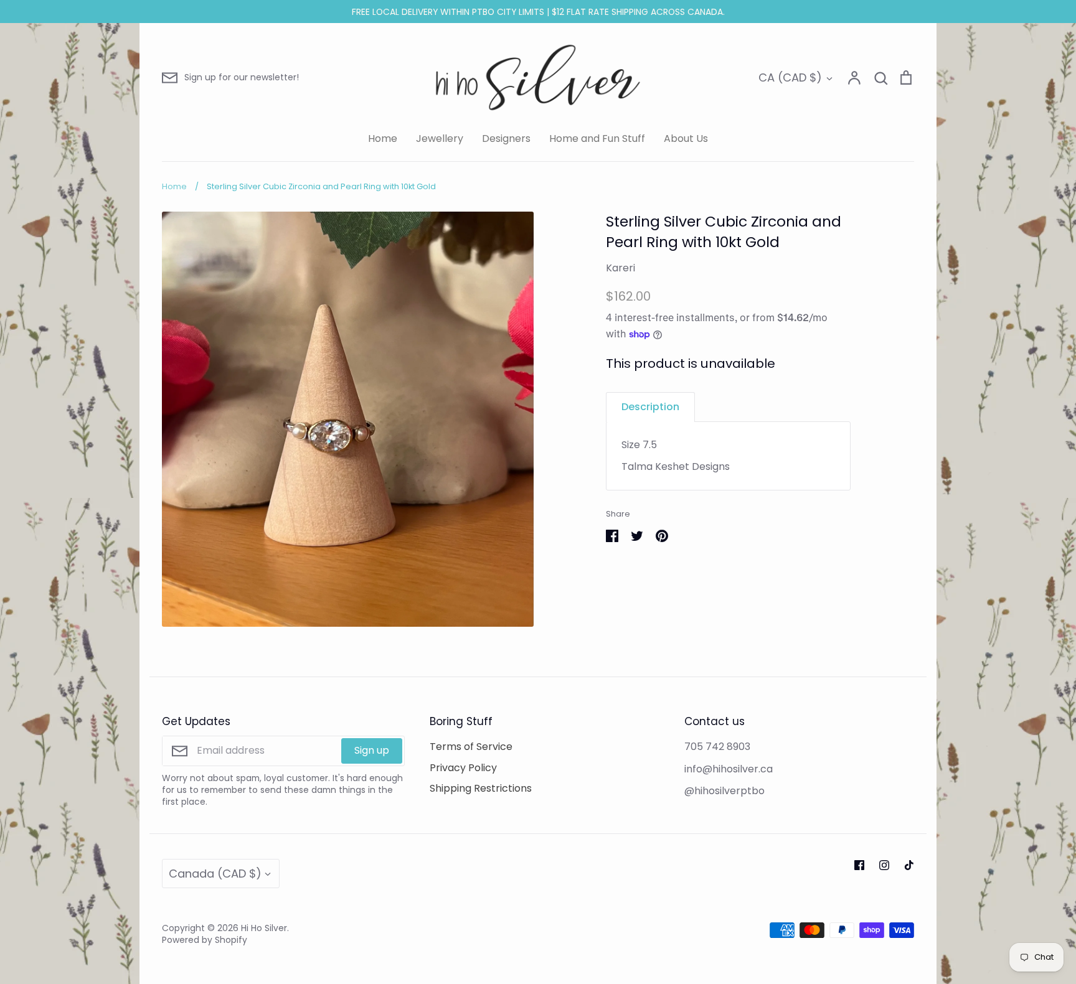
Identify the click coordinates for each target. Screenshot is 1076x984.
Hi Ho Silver (264, 928)
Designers (506, 138)
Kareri (620, 268)
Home (382, 138)
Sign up (371, 750)
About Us (686, 138)
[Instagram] (884, 865)
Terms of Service (471, 746)
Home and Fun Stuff (597, 138)
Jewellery (439, 138)
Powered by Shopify (204, 940)
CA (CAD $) (790, 77)
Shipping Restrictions (481, 788)
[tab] (650, 406)
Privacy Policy (463, 768)
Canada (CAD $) (215, 873)
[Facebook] (859, 865)
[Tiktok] (909, 865)
